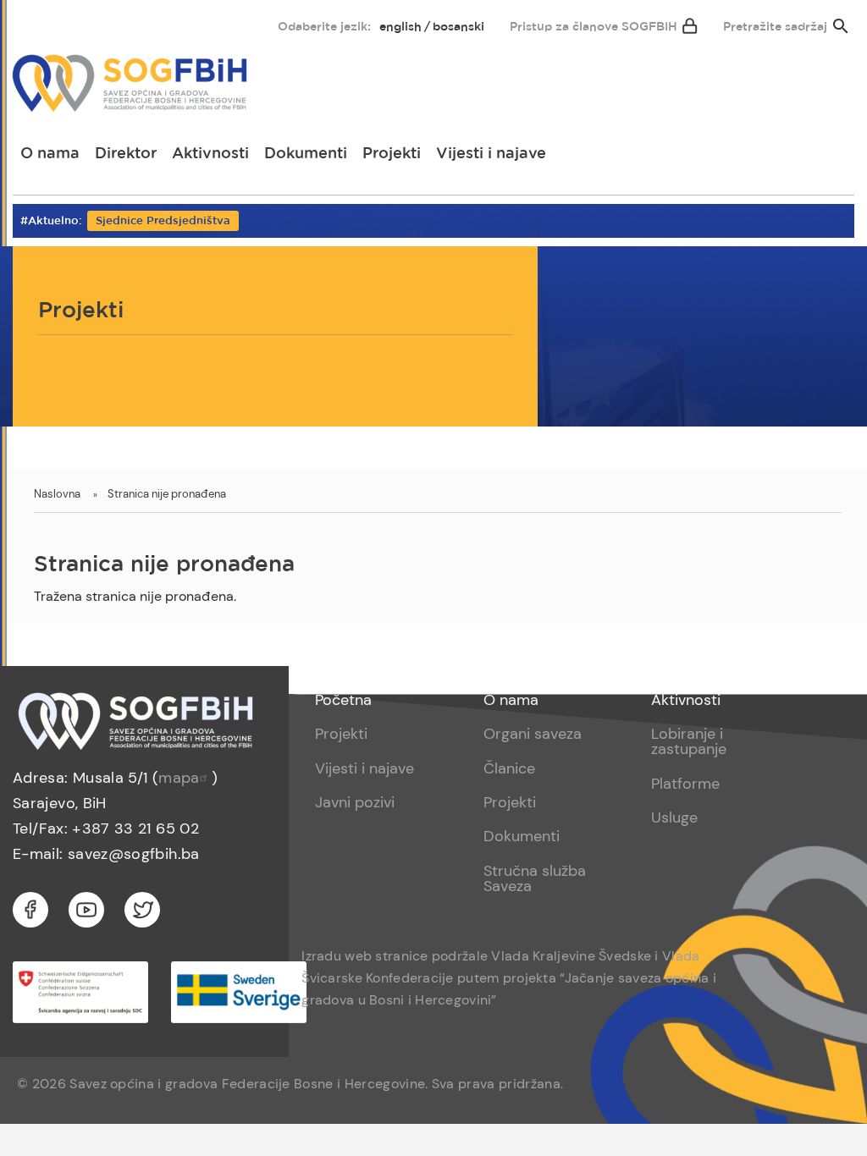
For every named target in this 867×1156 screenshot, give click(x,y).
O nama (50, 154)
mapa (178, 778)
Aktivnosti (210, 154)
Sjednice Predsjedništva (163, 221)
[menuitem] (39, 23)
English (400, 27)
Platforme (685, 783)
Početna (343, 700)
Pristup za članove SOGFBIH (593, 27)
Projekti (391, 154)
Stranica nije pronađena (167, 494)
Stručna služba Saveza (534, 878)
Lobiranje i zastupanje (688, 741)
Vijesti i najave (491, 154)
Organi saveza (532, 734)
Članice (509, 768)
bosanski (458, 27)
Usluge (674, 817)
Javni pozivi (355, 802)
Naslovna (57, 494)
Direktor (126, 154)
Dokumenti (305, 154)
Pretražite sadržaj (775, 27)
